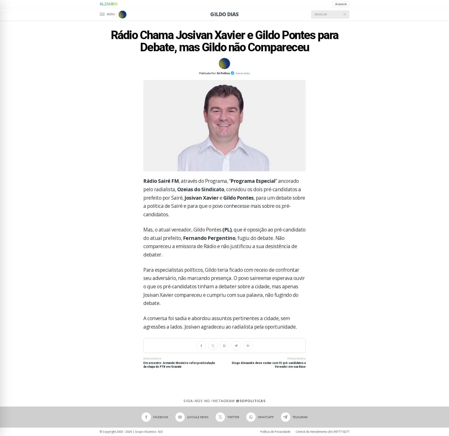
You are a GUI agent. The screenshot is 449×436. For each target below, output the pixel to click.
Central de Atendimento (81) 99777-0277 (322, 432)
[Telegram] (236, 345)
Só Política (223, 73)
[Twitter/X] (212, 345)
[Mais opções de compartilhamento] (248, 345)
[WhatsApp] (224, 345)
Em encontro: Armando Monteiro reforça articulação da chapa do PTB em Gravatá (179, 363)
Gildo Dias (224, 14)
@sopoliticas (250, 400)
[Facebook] (201, 345)
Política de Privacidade (275, 432)
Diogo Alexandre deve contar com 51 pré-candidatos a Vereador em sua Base (269, 363)
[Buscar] (345, 14)
